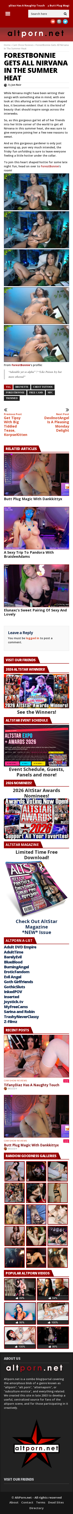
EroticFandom (16, 971)
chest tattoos (43, 387)
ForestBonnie (50, 166)
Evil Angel (12, 976)
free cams (36, 392)
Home (7, 45)
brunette (21, 387)
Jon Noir (16, 84)
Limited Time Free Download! (37, 855)
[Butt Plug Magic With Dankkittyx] (36, 474)
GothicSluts (14, 986)
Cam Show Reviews (23, 45)
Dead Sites (56, 1502)
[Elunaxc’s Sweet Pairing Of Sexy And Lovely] (36, 585)
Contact (27, 1502)
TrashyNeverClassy (21, 1016)
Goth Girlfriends (18, 981)
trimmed (12, 398)
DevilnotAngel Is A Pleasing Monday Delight (56, 423)
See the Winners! (36, 712)
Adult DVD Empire (20, 947)
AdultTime (13, 952)
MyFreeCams (16, 1006)
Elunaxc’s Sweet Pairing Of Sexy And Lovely (35, 612)
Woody (12, 1088)
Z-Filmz (10, 1021)
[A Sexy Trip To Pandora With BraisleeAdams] (36, 528)
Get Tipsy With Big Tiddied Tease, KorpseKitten (15, 425)
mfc (50, 392)
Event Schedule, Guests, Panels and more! (36, 772)
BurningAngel (16, 967)
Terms (40, 1502)
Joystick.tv (13, 1001)
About (13, 1502)
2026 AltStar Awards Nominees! (36, 793)
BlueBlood (13, 962)
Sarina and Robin (19, 1011)
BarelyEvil (13, 957)
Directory (36, 1508)
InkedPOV (13, 991)
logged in (32, 638)
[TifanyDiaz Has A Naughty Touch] (36, 1056)
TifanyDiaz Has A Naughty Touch (31, 1085)
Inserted (11, 996)
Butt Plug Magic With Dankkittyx (50, 5)
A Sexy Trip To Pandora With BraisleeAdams (29, 554)
